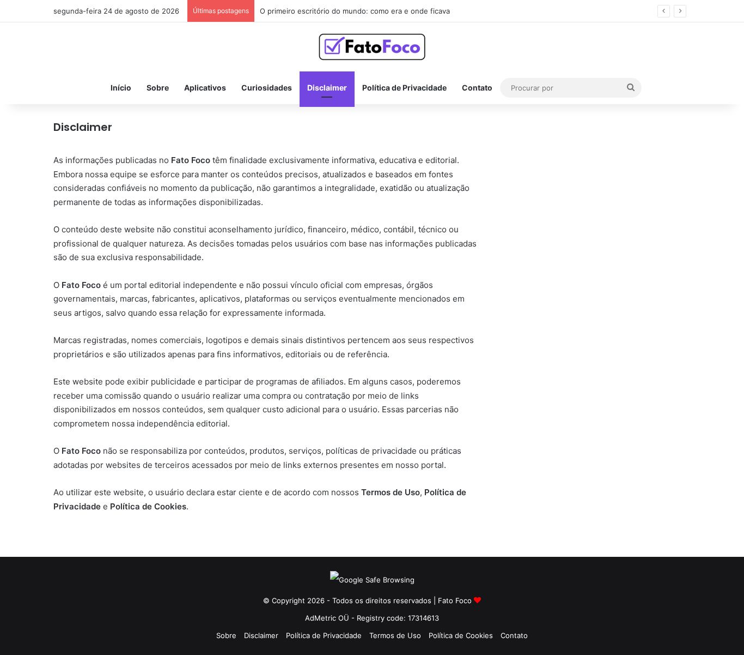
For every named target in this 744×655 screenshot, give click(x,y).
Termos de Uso (395, 635)
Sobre (158, 87)
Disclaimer (327, 87)
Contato (477, 87)
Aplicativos (205, 87)
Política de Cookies (461, 635)
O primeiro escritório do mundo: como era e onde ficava (355, 11)
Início (121, 87)
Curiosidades (266, 87)
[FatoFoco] (372, 47)
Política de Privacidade (404, 87)
